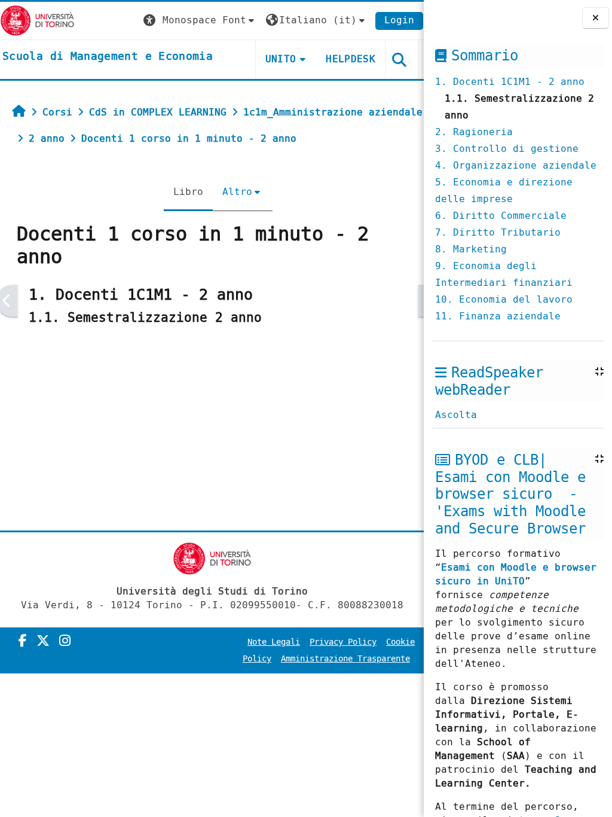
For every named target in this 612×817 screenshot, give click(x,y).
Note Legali (273, 642)
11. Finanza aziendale (498, 316)
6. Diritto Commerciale (501, 215)
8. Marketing (471, 249)
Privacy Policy (343, 642)
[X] (43, 641)
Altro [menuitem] (237, 192)
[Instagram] (64, 641)
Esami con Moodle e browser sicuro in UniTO (515, 574)
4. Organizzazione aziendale (515, 165)
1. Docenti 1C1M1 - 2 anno (510, 82)
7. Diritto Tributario (498, 232)
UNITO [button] (280, 59)
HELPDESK (350, 59)
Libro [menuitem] (188, 192)
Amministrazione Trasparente (345, 659)
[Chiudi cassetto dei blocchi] (595, 18)
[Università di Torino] (37, 20)
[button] (200, 20)
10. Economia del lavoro (504, 299)
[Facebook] (23, 641)
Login (399, 20)
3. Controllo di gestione (507, 149)
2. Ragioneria (474, 132)
